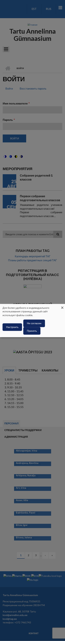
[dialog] (32, 320)
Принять (32, 330)
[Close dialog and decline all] (62, 306)
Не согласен (34, 323)
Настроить (12, 327)
